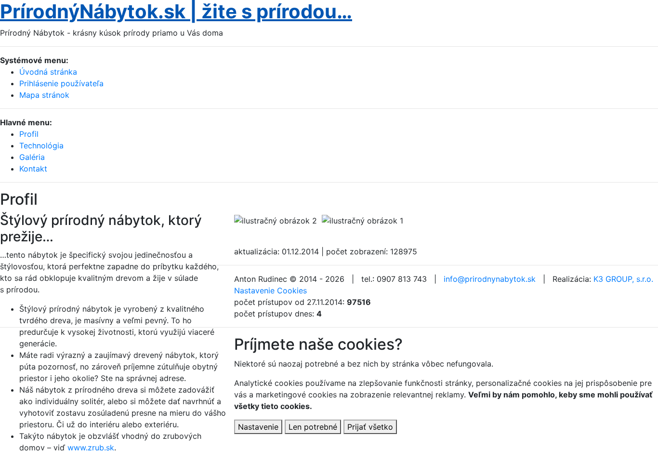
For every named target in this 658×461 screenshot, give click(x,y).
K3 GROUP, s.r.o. (623, 279)
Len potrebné (313, 427)
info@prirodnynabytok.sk (490, 279)
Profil (29, 134)
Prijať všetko (370, 427)
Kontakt (33, 168)
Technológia (41, 145)
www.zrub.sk (90, 447)
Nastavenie (258, 427)
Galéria (32, 157)
